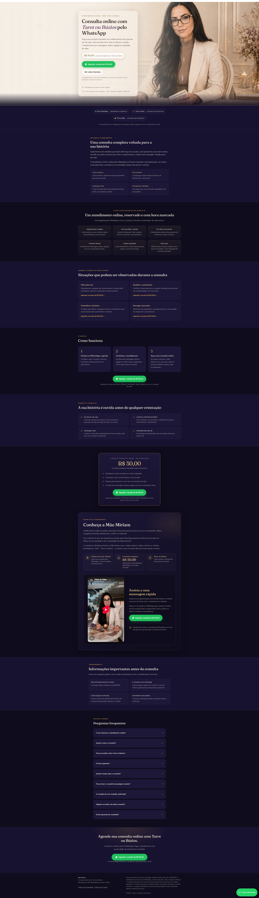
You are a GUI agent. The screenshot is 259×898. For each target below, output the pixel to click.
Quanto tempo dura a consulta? (108, 774)
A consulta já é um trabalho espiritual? (111, 794)
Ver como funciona (92, 72)
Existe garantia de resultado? (107, 814)
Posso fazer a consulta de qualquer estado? (113, 784)
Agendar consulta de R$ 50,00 (100, 64)
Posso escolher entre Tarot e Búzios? (110, 753)
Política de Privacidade (85, 887)
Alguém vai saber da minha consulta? (110, 804)
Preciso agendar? (103, 763)
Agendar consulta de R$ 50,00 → (93, 295)
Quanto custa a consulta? (106, 743)
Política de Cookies (100, 887)
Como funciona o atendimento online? (111, 733)
